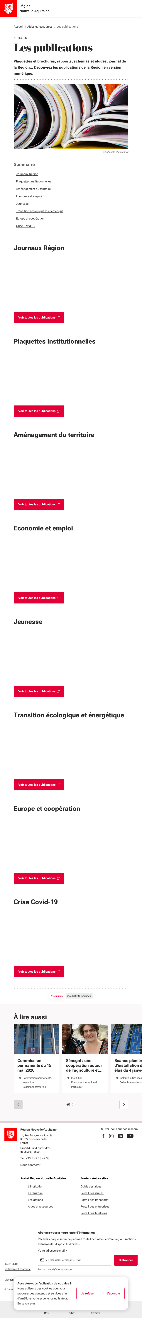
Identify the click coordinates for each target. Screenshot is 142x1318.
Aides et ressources (40, 1206)
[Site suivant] (123, 1104)
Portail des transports (94, 1200)
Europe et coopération (30, 218)
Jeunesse (22, 203)
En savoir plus (26, 1303)
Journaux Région (27, 174)
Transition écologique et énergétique (39, 211)
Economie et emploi (29, 196)
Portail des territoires (94, 1213)
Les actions (35, 1200)
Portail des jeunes (92, 1193)
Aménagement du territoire (33, 189)
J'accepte (115, 1295)
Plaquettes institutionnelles (33, 181)
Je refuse (89, 1295)
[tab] (68, 1104)
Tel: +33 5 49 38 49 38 (34, 1158)
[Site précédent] (18, 1104)
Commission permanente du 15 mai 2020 (34, 1065)
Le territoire (35, 1193)
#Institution (57, 996)
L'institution (35, 1186)
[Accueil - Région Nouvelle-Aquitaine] (8, 8)
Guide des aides (91, 1186)
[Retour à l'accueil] (10, 1134)
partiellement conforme (17, 1269)
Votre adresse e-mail (52, 1250)
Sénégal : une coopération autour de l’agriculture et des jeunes (84, 1065)
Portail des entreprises (95, 1206)
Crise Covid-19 (25, 226)
